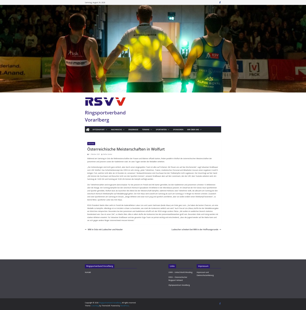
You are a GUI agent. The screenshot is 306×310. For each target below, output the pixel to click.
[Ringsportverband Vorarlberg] (153, 6)
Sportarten (161, 129)
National (91, 143)
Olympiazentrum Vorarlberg (179, 285)
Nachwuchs (116, 129)
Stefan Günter (107, 154)
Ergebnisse (133, 129)
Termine (145, 129)
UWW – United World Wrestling (180, 272)
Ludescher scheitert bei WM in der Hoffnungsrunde (195, 229)
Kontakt (88, 272)
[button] (106, 129)
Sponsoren (178, 129)
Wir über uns (193, 129)
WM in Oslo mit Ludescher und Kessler (105, 229)
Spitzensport (99, 129)
